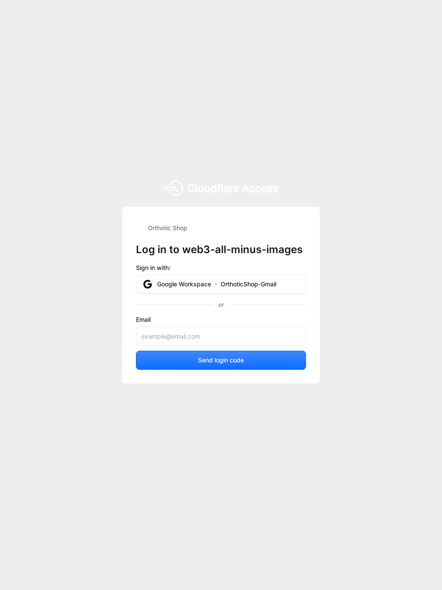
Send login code (221, 360)
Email (143, 319)
